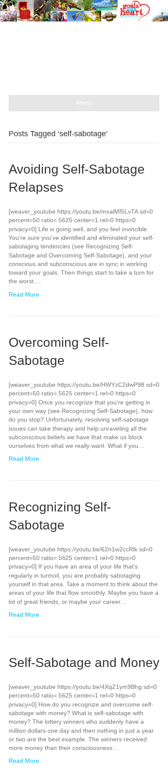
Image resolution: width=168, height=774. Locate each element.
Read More (24, 294)
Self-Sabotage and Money (84, 662)
